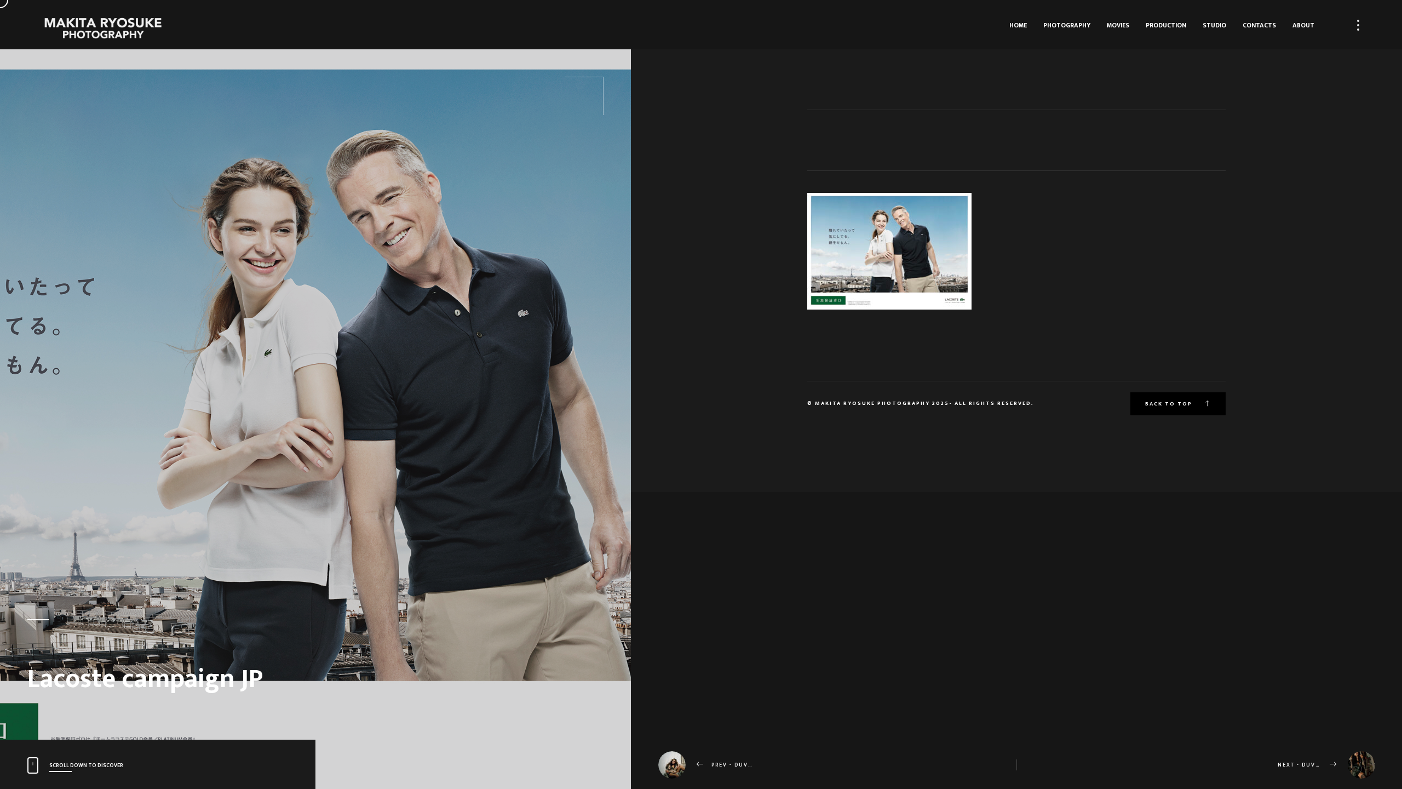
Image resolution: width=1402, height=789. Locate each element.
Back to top (1169, 403)
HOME (1018, 25)
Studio (1214, 25)
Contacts (1259, 25)
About (1303, 25)
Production (1166, 25)
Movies (1118, 25)
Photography (1066, 25)
